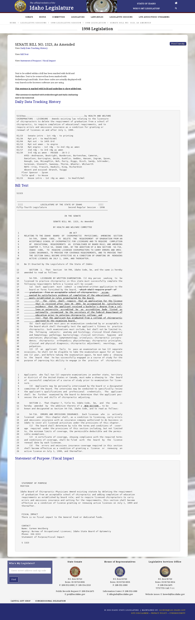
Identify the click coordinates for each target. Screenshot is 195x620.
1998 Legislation (95, 23)
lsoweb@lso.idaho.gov (174, 594)
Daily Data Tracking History (34, 48)
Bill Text (24, 54)
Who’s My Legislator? (146, 8)
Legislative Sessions (121, 17)
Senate (29, 17)
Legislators (78, 17)
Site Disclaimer (140, 613)
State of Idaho (146, 3)
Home (13, 23)
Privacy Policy (159, 613)
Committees (58, 17)
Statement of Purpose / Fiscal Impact (38, 60)
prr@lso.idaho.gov (76, 594)
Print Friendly (178, 43)
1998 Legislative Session (66, 23)
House (42, 17)
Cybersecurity (177, 613)
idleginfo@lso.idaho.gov (121, 594)
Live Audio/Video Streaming (154, 17)
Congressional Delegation (50, 601)
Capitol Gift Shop (20, 601)
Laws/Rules (97, 17)
